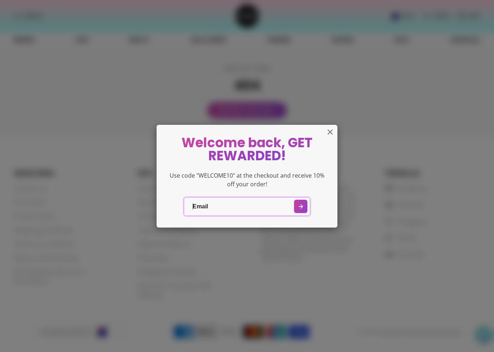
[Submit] (300, 206)
